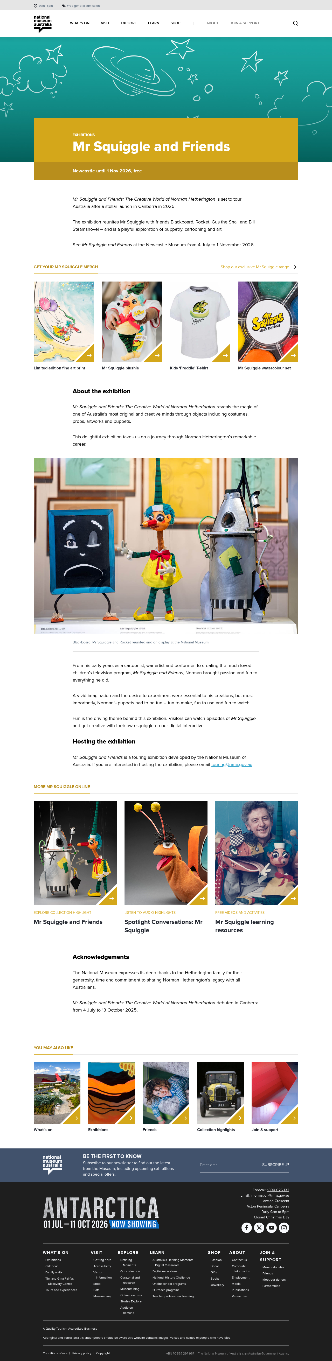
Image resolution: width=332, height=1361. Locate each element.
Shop (97, 1283)
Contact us (239, 1260)
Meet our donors (274, 1279)
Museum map (102, 1296)
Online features (131, 1295)
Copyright (103, 1353)
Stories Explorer (131, 1301)
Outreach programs (166, 1290)
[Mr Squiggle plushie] (132, 322)
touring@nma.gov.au (231, 764)
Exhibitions (84, 134)
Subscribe (273, 1164)
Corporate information (241, 1268)
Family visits (54, 1272)
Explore (128, 1252)
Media (236, 1283)
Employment (241, 1277)
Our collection (130, 1271)
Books (215, 1278)
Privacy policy (81, 1353)
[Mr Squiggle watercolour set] (268, 322)
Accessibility (102, 1266)
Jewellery (217, 1284)
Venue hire (239, 1296)
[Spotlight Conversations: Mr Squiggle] (166, 853)
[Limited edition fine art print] (64, 322)
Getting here (102, 1260)
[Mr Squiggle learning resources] (256, 853)
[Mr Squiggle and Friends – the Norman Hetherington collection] (75, 853)
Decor (215, 1266)
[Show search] (295, 23)
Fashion (216, 1260)
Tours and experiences (61, 1290)
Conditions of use (55, 1353)
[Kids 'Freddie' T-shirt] (200, 322)
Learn (157, 1252)
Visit (96, 1252)
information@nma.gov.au (270, 1195)
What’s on (56, 1252)
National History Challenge (171, 1277)
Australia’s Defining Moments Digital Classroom (173, 1262)
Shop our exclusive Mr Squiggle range (255, 267)
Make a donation (274, 1267)
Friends (267, 1273)
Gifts (214, 1272)
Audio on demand (127, 1310)
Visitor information (102, 1275)
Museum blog (130, 1289)
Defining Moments (128, 1262)
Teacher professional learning (173, 1296)
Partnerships (271, 1285)
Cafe (96, 1290)
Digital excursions (165, 1271)
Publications (240, 1290)
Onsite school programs (169, 1283)
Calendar (51, 1266)
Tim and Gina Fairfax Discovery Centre (59, 1281)
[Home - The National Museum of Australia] (43, 24)
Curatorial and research (130, 1280)
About (237, 1252)
